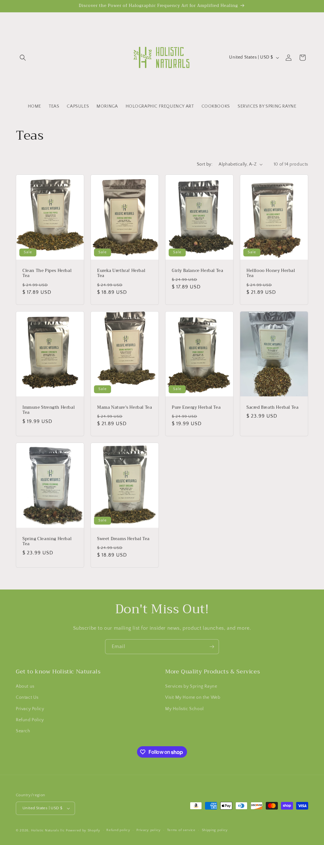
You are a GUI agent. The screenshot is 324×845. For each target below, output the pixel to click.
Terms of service (181, 830)
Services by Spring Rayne (191, 686)
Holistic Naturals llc (48, 830)
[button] (23, 58)
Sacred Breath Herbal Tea (272, 407)
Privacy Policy (30, 708)
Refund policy (118, 830)
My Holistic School (184, 708)
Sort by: (204, 164)
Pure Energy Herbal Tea (196, 407)
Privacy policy (148, 830)
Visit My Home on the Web (192, 697)
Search (23, 731)
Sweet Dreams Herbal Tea (123, 539)
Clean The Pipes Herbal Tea (47, 273)
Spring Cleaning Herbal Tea (47, 541)
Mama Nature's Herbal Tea (124, 407)
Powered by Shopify (83, 830)
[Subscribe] (212, 646)
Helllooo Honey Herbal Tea (270, 273)
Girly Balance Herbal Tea (197, 270)
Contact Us (27, 697)
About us (25, 686)
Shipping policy (215, 830)
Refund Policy (30, 719)
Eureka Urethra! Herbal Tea (121, 273)
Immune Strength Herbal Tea (48, 410)
